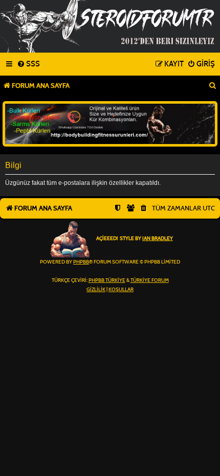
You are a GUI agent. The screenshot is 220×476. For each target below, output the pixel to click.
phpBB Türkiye (107, 280)
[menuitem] (28, 64)
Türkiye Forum (149, 280)
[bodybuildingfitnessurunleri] (110, 124)
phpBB (81, 262)
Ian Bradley (157, 238)
